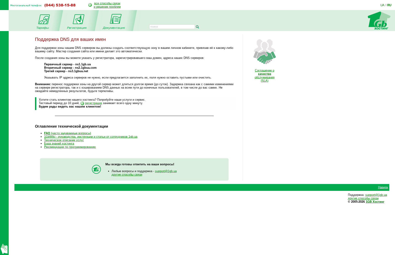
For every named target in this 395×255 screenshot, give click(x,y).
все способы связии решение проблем (107, 5)
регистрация (93, 103)
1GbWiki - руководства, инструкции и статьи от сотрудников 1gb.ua (90, 136)
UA (382, 5)
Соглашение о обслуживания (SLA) (265, 75)
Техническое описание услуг (64, 140)
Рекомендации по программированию (70, 147)
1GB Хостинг (375, 201)
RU (389, 5)
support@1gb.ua (166, 171)
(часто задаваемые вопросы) (67, 133)
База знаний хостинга (59, 143)
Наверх (383, 187)
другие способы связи (127, 174)
